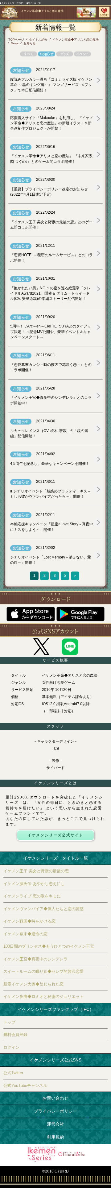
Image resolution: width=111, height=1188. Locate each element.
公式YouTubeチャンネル (25, 1085)
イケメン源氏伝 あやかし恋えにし (34, 883)
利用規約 (55, 1137)
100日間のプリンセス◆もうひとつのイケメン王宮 (48, 946)
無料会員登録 (15, 1034)
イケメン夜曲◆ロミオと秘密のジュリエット (43, 996)
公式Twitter (13, 1072)
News (14, 43)
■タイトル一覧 (34, 3)
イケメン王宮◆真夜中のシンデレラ (35, 959)
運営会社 (55, 1124)
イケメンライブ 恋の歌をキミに (32, 896)
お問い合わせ (55, 1098)
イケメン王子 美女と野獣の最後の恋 (36, 871)
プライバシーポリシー (55, 1111)
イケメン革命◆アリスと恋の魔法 (75, 39)
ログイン (11, 1047)
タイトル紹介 (38, 39)
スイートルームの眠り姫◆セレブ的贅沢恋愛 (43, 971)
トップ (9, 1022)
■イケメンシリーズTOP (11, 3)
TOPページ (16, 39)
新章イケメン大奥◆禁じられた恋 (33, 984)
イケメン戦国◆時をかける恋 (29, 921)
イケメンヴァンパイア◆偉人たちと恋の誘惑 (43, 908)
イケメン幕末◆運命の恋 (25, 934)
